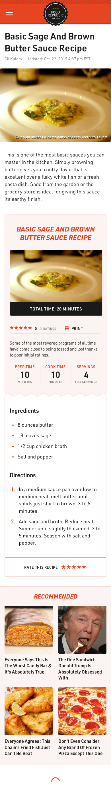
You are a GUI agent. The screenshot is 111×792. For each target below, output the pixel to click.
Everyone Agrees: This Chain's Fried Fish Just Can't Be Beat (27, 747)
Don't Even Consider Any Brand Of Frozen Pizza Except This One (80, 747)
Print (77, 328)
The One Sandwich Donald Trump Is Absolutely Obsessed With (80, 668)
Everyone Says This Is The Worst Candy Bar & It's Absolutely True (28, 665)
